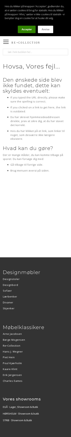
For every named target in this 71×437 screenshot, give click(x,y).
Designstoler (11, 279)
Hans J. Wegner (13, 351)
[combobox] (35, 52)
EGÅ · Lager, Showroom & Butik (20, 407)
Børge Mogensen (14, 339)
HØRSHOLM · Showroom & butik (21, 413)
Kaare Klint (10, 369)
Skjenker (9, 308)
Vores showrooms (22, 399)
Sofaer (7, 290)
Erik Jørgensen (12, 375)
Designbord (10, 285)
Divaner (8, 302)
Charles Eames (13, 381)
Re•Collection (11, 345)
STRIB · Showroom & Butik (17, 420)
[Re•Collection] (27, 42)
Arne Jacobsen (12, 334)
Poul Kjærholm (12, 363)
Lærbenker (10, 296)
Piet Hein (9, 357)
